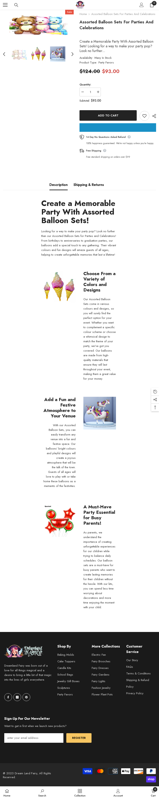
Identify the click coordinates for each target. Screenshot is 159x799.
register (79, 738)
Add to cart (108, 115)
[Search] (16, 5)
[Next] (72, 54)
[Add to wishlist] (144, 116)
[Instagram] (17, 697)
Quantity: (85, 84)
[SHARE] (152, 116)
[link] (42, 792)
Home (83, 14)
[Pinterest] (26, 697)
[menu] (5, 5)
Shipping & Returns (88, 184)
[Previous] (4, 54)
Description (58, 184)
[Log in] (141, 5)
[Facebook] (8, 697)
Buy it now (118, 127)
